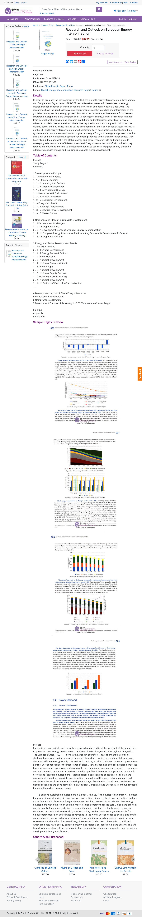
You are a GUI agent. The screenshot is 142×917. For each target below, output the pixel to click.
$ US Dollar (19, 2)
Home (35, 25)
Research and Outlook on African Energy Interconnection (16, 117)
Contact (134, 2)
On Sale (72, 18)
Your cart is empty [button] (126, 10)
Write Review (130, 62)
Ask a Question (115, 62)
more (26, 26)
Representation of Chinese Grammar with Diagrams (16, 178)
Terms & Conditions (17, 897)
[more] (21, 157)
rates (41, 897)
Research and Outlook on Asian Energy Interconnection (16, 69)
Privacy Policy (14, 900)
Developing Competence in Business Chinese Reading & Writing (16, 232)
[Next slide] (133, 859)
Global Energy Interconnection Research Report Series (69, 90)
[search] (99, 9)
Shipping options (48, 893)
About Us (11, 893)
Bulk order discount (49, 900)
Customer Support (118, 2)
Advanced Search (47, 13)
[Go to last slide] (37, 859)
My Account (101, 2)
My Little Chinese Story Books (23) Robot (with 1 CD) (17, 205)
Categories (13, 18)
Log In (122, 18)
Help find (76, 900)
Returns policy (46, 903)
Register (132, 18)
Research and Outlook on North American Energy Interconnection (16, 93)
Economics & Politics (65, 25)
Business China (47, 25)
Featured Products (54, 18)
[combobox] (68, 9)
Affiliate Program (112, 897)
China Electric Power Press (59, 86)
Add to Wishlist (105, 53)
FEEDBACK (139, 374)
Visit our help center (81, 893)
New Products (32, 18)
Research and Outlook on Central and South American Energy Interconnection (16, 143)
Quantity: (85, 47)
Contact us (77, 897)
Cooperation (109, 893)
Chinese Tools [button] (87, 18)
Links (106, 900)
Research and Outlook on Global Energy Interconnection (16, 44)
